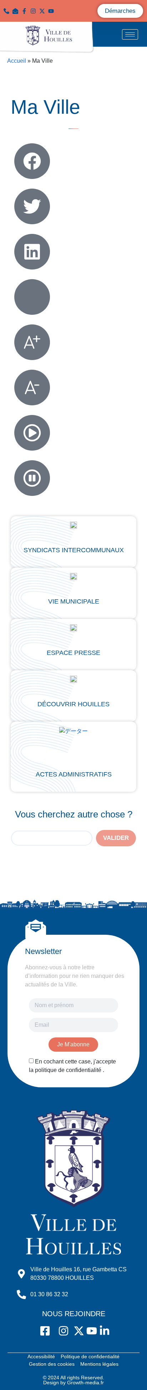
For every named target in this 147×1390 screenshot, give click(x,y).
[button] (16, 11)
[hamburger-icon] (130, 34)
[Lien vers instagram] (34, 11)
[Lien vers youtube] (52, 11)
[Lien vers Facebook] (25, 11)
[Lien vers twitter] (43, 11)
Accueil (16, 61)
